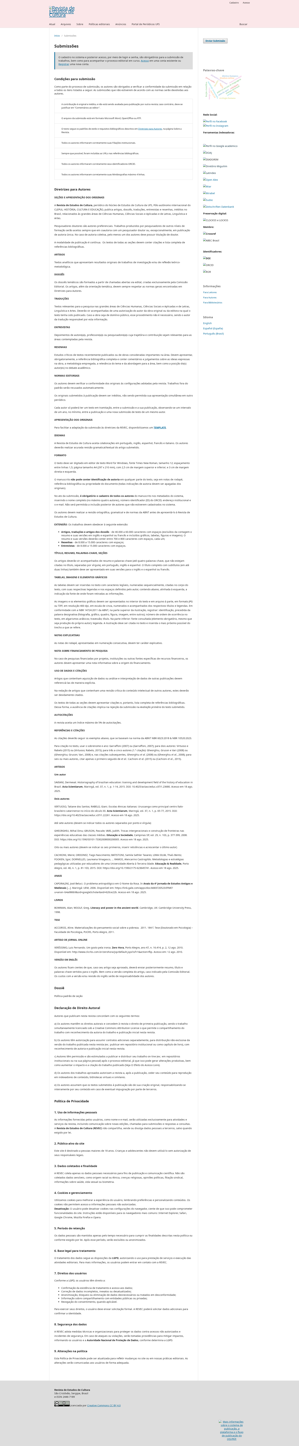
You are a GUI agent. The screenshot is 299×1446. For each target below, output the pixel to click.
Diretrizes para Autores (150, 128)
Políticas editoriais (99, 24)
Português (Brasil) (213, 333)
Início (57, 35)
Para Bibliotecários (212, 302)
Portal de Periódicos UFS (146, 24)
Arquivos (66, 24)
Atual (52, 24)
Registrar (63, 64)
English (207, 323)
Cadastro (234, 2)
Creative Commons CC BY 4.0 (104, 1405)
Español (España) (213, 328)
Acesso (246, 2)
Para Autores (209, 297)
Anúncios (120, 24)
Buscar (243, 24)
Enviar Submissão (215, 40)
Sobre (79, 24)
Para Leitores (210, 292)
